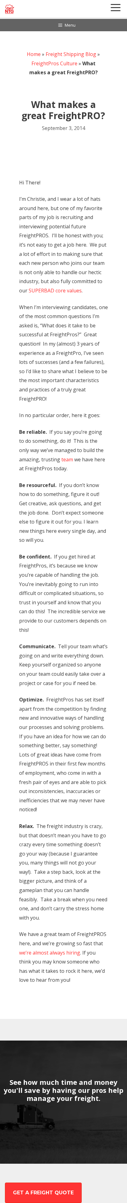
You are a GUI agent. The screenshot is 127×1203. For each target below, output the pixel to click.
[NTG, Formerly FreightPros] (10, 9)
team (66, 459)
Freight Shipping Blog (71, 54)
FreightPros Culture (54, 63)
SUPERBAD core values (55, 290)
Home (34, 54)
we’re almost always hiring (49, 952)
